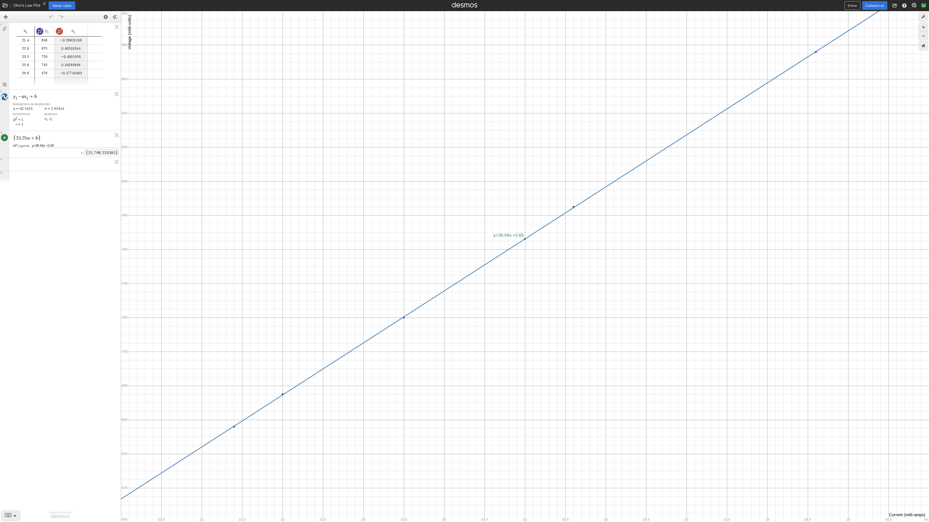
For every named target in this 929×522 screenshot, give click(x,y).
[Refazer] (61, 17)
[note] (44, 4)
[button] (894, 5)
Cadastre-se (874, 5)
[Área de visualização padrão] (923, 45)
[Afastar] (923, 35)
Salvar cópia (61, 5)
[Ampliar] (923, 27)
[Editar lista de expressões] (106, 17)
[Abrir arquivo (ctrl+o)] (5, 5)
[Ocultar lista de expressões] (115, 17)
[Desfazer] (52, 17)
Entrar (852, 5)
